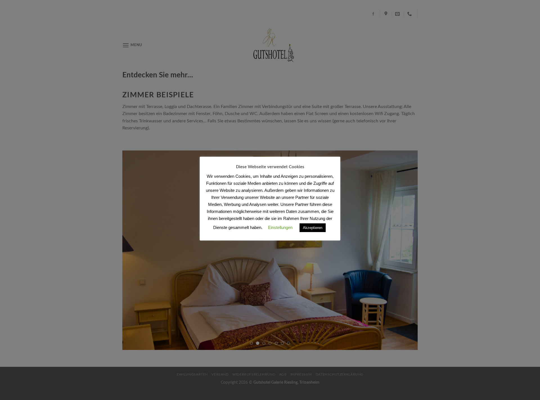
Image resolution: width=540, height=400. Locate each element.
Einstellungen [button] (280, 227)
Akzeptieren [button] (312, 228)
